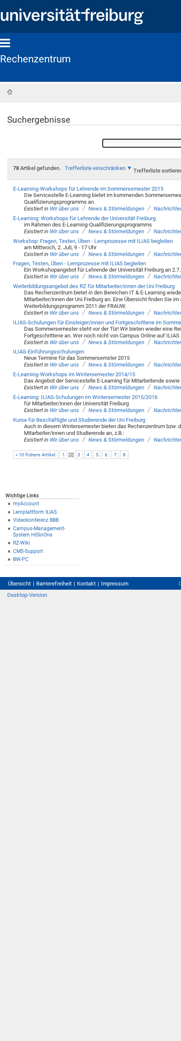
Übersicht (19, 583)
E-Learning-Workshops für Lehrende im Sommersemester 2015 (88, 189)
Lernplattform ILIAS (35, 512)
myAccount (26, 504)
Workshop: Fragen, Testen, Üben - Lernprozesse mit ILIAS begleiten (93, 241)
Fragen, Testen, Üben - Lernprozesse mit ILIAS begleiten (79, 263)
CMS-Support (28, 551)
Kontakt (86, 583)
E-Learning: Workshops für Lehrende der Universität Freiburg (84, 218)
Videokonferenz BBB (36, 520)
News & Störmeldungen (116, 208)
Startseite (9, 92)
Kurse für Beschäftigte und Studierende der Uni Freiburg (79, 420)
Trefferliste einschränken (95, 168)
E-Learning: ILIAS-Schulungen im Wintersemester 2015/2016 (85, 397)
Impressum (114, 583)
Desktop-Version (27, 595)
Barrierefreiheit (54, 583)
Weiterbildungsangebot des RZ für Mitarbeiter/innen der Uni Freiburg (94, 286)
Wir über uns (64, 208)
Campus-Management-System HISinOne (39, 532)
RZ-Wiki (21, 543)
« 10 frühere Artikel (36, 455)
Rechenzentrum (35, 59)
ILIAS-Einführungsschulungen (48, 351)
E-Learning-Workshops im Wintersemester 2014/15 (74, 374)
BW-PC (21, 559)
